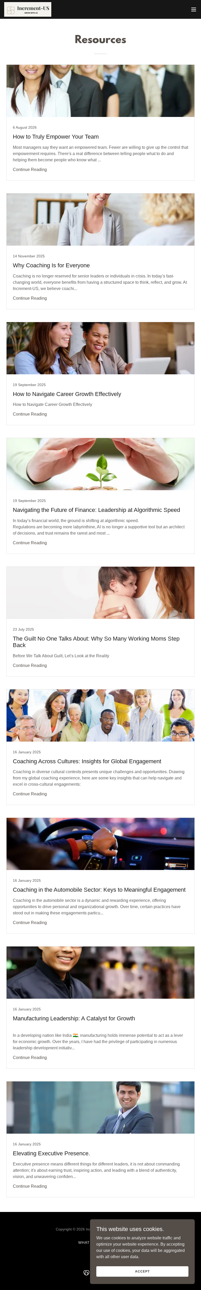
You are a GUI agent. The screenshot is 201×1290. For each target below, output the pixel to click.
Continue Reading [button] (30, 169)
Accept (142, 1271)
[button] (193, 9)
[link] (27, 9)
